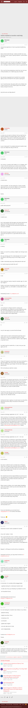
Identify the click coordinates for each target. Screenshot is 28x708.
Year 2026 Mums (9, 664)
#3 (26, 156)
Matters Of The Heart (14, 678)
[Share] (25, 45)
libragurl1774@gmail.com (6, 598)
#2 (26, 133)
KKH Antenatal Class (8, 682)
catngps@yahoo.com (5, 511)
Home (23, 704)
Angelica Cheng (6, 692)
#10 (26, 322)
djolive (4, 683)
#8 (26, 273)
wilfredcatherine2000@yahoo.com (12, 425)
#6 (26, 214)
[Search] (26, 1)
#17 (26, 565)
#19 (26, 607)
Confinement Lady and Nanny (11, 671)
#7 (26, 244)
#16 (26, 526)
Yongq (4, 664)
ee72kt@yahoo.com (10, 634)
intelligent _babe (6, 678)
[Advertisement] (14, 18)
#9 (26, 302)
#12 (26, 377)
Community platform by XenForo (11, 706)
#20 (26, 646)
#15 (26, 457)
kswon (4, 671)
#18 (26, 581)
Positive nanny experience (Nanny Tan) (13, 663)
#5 (26, 203)
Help (20, 704)
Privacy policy (15, 704)
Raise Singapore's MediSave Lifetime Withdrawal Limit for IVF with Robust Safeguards (12, 689)
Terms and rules (9, 704)
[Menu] (1, 1)
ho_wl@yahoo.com (14, 293)
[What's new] (24, 1)
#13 (26, 412)
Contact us (3, 704)
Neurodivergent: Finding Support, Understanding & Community (12, 676)
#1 (26, 44)
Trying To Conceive (13, 692)
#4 (26, 178)
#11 (26, 356)
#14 (26, 434)
